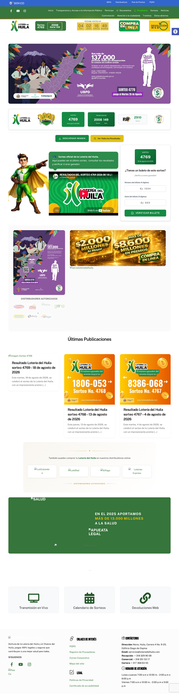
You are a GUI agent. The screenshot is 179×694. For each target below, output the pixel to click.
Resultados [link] (142, 10)
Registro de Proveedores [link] (82, 652)
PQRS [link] (152, 2)
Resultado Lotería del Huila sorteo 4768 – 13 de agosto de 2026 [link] (87, 414)
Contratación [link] (108, 15)
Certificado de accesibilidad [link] (84, 686)
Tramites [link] (147, 15)
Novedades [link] (98, 348)
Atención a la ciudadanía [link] (128, 15)
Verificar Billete (147, 213)
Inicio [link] (50, 10)
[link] (175, 31)
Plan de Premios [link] (138, 2)
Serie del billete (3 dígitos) (136, 197)
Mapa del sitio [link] (77, 663)
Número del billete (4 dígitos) (137, 182)
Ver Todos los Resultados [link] (108, 138)
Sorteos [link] (154, 10)
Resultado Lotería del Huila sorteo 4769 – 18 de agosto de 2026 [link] (33, 367)
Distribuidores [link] (121, 2)
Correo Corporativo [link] (79, 658)
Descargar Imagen (73, 138)
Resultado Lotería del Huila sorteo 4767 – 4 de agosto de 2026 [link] (144, 414)
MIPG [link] (109, 2)
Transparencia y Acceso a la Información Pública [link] (79, 10)
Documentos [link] (125, 10)
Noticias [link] (165, 10)
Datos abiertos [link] (161, 15)
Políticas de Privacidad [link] (81, 680)
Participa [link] (109, 10)
